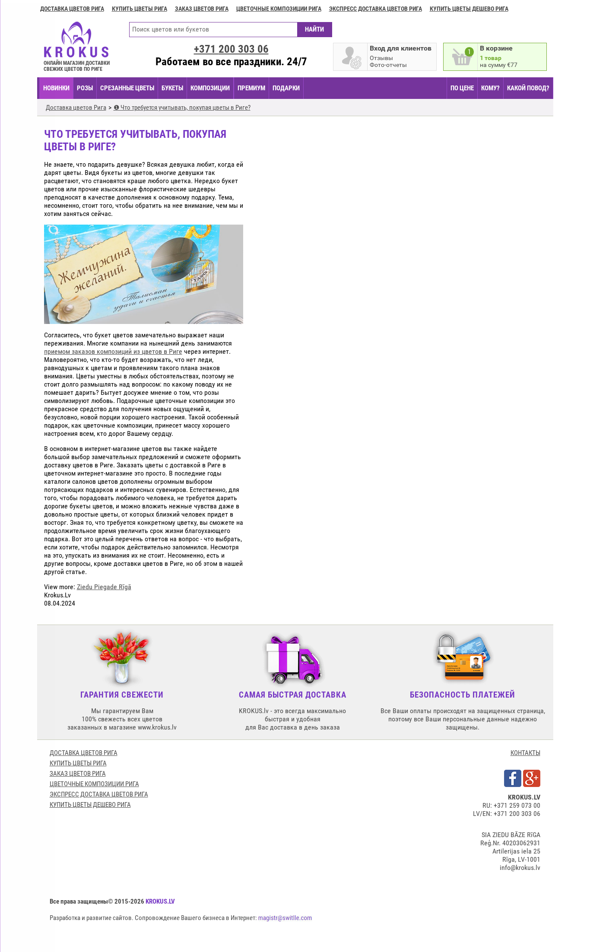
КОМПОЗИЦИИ (210, 88)
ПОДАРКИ (286, 88)
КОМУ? (490, 88)
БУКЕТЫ (172, 88)
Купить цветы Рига (139, 8)
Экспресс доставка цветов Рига (375, 8)
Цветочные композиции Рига (278, 8)
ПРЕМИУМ (251, 88)
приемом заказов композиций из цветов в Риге (113, 351)
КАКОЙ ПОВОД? (528, 88)
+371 (231, 49)
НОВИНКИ (56, 88)
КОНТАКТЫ (525, 753)
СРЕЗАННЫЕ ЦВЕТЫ (127, 88)
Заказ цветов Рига (201, 8)
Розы (85, 88)
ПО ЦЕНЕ (462, 88)
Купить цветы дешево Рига (469, 8)
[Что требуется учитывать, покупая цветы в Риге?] (143, 320)
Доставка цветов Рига (72, 8)
